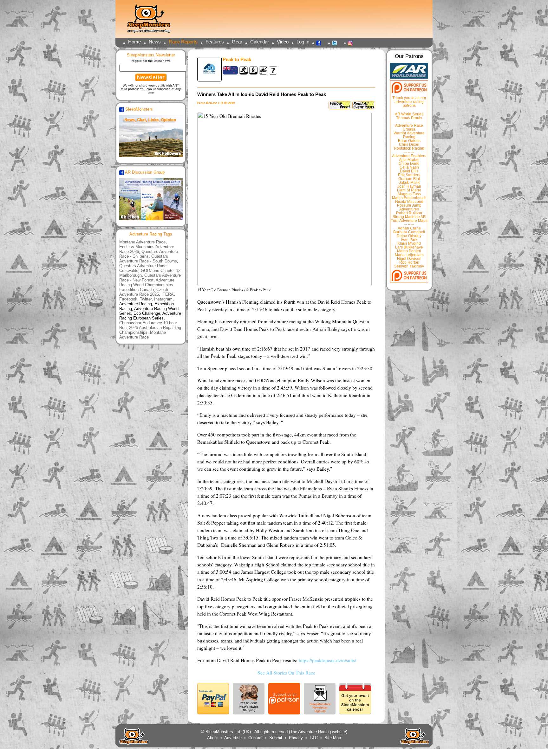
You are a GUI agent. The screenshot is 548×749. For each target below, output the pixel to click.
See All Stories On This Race (286, 672)
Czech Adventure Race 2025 (143, 292)
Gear (237, 41)
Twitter (336, 42)
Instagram (352, 42)
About (212, 737)
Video (283, 41)
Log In (303, 41)
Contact (255, 737)
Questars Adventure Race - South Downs (148, 258)
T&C (314, 737)
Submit (275, 737)
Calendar (259, 41)
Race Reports (183, 41)
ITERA (167, 294)
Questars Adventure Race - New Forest (150, 277)
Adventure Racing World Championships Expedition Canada (146, 285)
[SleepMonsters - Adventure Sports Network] (151, 20)
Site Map (332, 737)
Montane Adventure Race (142, 242)
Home (134, 41)
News (155, 41)
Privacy (296, 737)
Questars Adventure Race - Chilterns (148, 254)
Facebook (320, 42)
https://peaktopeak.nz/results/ (327, 660)
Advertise (233, 737)
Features (215, 41)
